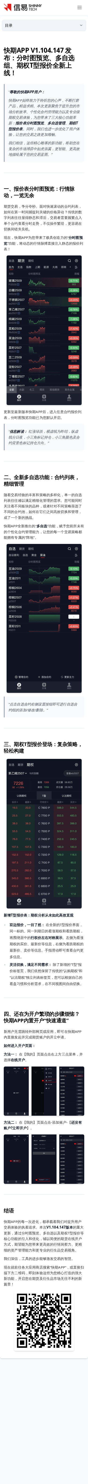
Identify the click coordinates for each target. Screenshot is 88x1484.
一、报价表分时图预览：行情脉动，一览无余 (39, 192)
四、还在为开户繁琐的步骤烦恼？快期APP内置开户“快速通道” (42, 1017)
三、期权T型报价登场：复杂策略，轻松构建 (43, 747)
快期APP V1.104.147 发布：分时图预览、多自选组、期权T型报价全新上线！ (39, 61)
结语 (9, 1210)
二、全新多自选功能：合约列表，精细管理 (42, 480)
